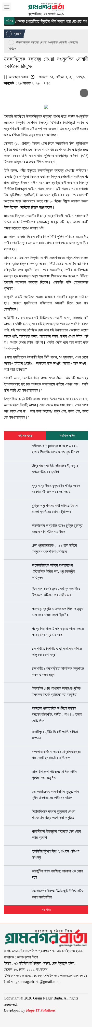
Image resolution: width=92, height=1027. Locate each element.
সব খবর (46, 910)
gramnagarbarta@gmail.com (37, 982)
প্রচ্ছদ (17, 34)
